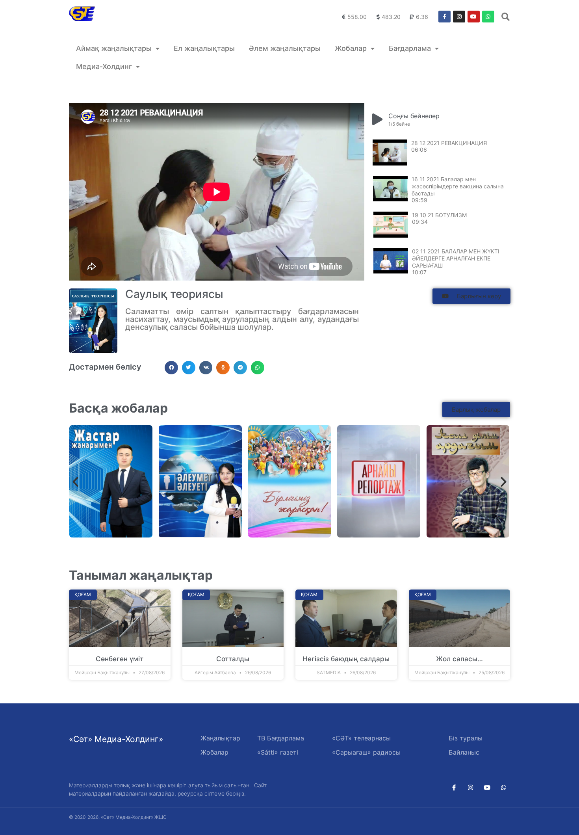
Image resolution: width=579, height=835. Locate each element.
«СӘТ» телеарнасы (361, 738)
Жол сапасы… (459, 659)
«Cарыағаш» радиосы (366, 752)
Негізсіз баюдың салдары (346, 659)
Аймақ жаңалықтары (114, 48)
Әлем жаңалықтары (285, 48)
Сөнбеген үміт (119, 659)
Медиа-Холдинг (104, 66)
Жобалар (351, 48)
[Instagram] (459, 17)
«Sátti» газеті (277, 752)
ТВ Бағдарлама (280, 738)
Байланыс (464, 752)
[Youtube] (474, 17)
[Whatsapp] (488, 17)
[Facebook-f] (444, 17)
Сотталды (232, 659)
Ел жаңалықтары (204, 48)
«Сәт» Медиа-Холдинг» (116, 739)
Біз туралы (465, 738)
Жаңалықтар (220, 738)
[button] (471, 296)
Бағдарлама (410, 48)
